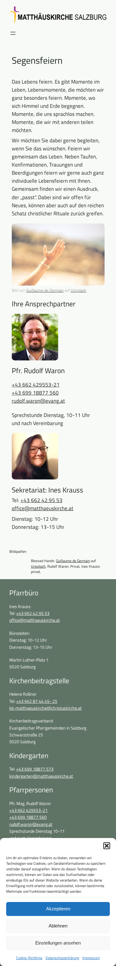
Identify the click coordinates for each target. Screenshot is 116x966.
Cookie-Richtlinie (29, 958)
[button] (107, 846)
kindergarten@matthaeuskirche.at (41, 776)
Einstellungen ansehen (58, 942)
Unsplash (78, 290)
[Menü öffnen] (13, 33)
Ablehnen (58, 925)
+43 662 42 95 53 (41, 500)
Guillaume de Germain (45, 290)
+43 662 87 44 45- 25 (36, 701)
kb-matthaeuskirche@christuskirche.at (45, 708)
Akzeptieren (58, 908)
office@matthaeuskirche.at (42, 508)
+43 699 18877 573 (35, 769)
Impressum (91, 958)
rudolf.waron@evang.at (38, 401)
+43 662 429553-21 (36, 385)
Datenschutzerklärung (62, 958)
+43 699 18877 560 (35, 393)
